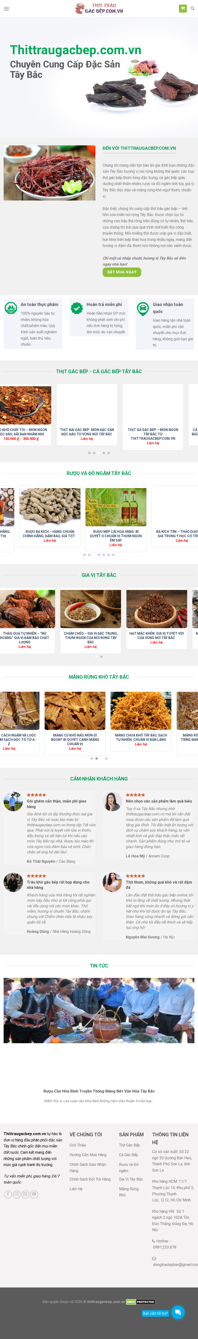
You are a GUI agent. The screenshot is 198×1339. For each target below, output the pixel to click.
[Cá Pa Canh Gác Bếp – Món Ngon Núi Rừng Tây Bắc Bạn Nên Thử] (144, 405)
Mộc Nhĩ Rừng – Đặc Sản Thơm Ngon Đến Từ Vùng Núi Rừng (38, 636)
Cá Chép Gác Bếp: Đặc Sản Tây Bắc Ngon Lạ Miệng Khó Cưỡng (79, 432)
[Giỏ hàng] (183, 9)
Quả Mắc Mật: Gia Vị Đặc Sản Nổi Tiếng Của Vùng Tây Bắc (105, 636)
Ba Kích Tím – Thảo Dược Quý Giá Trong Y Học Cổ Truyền (66, 534)
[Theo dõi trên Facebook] (8, 1194)
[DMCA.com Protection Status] (140, 1302)
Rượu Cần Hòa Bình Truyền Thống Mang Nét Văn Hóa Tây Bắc (99, 1091)
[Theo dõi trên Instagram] (17, 1194)
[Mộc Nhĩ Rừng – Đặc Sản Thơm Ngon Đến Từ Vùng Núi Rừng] (38, 609)
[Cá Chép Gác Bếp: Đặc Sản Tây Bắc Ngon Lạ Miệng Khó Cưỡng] (78, 405)
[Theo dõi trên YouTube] (34, 1194)
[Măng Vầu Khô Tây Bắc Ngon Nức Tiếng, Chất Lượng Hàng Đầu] (106, 711)
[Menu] (6, 9)
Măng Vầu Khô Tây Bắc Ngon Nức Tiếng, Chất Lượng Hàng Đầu (106, 739)
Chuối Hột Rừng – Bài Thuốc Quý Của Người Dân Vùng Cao (132, 534)
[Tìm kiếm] (192, 8)
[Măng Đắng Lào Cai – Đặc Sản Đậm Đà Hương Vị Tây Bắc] (40, 711)
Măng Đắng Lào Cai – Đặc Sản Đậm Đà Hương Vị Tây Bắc (40, 737)
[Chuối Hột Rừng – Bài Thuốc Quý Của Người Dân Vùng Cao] (133, 507)
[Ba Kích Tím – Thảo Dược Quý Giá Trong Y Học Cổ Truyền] (66, 507)
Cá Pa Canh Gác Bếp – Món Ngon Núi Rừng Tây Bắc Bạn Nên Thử (144, 434)
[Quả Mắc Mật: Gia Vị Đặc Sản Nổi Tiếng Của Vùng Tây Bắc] (104, 609)
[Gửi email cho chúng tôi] (25, 1194)
